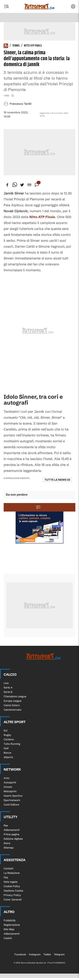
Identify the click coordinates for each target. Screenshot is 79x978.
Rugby (7, 735)
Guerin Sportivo (13, 795)
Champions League (15, 696)
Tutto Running (12, 744)
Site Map (9, 929)
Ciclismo (9, 739)
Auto (6, 778)
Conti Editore (11, 804)
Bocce (7, 752)
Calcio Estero (12, 705)
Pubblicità (9, 920)
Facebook (20, 954)
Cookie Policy (12, 886)
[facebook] (7, 185)
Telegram (59, 954)
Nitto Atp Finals (33, 46)
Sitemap (8, 847)
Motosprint (10, 791)
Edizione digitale (13, 838)
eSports (8, 757)
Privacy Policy (12, 895)
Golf (6, 748)
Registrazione (12, 924)
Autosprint (10, 782)
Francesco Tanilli (20, 103)
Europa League (12, 700)
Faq (6, 877)
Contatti (8, 868)
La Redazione (12, 873)
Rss (6, 825)
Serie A (8, 687)
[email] (29, 185)
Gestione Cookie (13, 890)
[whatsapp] (14, 185)
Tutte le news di (57, 479)
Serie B (8, 692)
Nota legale (10, 881)
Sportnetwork (12, 800)
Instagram (35, 954)
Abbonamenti (11, 830)
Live (6, 683)
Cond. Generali (12, 899)
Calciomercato (12, 709)
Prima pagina (11, 834)
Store (7, 843)
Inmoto (8, 787)
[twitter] (22, 185)
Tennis (16, 46)
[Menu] (6, 6)
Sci (5, 730)
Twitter (47, 954)
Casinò (8, 938)
